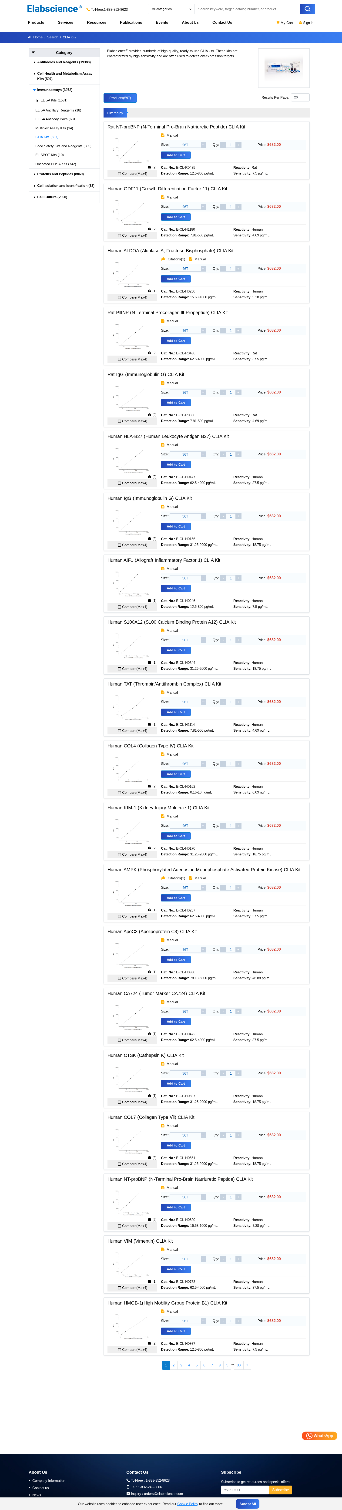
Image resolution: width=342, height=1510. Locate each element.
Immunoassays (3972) (54, 90)
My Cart (286, 23)
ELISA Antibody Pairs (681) (56, 119)
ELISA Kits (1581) (53, 100)
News (35, 1495)
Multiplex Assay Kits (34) (54, 128)
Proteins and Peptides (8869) (60, 174)
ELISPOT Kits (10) (49, 155)
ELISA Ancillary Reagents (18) (58, 110)
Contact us (39, 1487)
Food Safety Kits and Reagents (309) (63, 146)
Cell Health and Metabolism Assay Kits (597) (64, 76)
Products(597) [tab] (120, 98)
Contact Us (222, 22)
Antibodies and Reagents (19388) (64, 62)
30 (239, 1365)
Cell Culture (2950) (52, 197)
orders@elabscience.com (163, 1494)
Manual (172, 135)
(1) (154, 291)
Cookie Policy (187, 1504)
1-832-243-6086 (150, 1487)
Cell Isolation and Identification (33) (65, 186)
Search (52, 37)
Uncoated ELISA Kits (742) (55, 164)
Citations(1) (176, 259)
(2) (154, 167)
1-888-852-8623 (116, 9)
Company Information (47, 1480)
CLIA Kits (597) (46, 137)
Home (38, 37)
